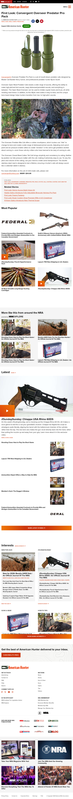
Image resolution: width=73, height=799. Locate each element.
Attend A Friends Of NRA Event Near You (54, 787)
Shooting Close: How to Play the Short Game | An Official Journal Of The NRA (18, 338)
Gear (6, 21)
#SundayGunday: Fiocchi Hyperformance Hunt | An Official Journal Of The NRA (53, 591)
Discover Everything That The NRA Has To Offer (17, 788)
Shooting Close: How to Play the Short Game (17, 442)
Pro (33, 182)
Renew (19, 2)
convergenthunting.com (10, 173)
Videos (40, 691)
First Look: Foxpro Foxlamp (14, 195)
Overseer (22, 182)
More (12, 373)
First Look (7, 182)
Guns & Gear (9, 437)
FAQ (2, 680)
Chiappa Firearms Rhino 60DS (48, 580)
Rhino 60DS (60, 580)
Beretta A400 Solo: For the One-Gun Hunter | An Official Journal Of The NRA (54, 338)
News (3, 21)
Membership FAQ (43, 706)
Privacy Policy (4, 796)
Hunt (59, 182)
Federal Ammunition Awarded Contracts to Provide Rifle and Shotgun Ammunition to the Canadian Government (23, 508)
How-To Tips (42, 610)
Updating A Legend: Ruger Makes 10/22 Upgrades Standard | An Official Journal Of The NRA (18, 597)
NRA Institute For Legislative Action (11, 700)
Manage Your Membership (45, 708)
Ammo (40, 678)
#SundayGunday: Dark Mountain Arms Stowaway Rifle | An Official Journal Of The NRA (54, 597)
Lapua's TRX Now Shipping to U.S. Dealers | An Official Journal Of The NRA (54, 361)
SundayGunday (42, 604)
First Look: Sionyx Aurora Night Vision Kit (19, 190)
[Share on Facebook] (33, 20)
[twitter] (37, 20)
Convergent (15, 182)
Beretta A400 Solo (8, 578)
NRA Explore (5, 703)
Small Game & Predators (16, 21)
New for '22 (11, 183)
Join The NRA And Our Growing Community (50, 762)
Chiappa (67, 580)
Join (14, 2)
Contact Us (4, 678)
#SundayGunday (44, 550)
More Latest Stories (44, 528)
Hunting (49, 182)
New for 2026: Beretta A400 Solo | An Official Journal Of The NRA (17, 574)
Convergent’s (6, 77)
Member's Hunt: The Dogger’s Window (15, 491)
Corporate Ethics (25, 796)
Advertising (4, 675)
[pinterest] (41, 20)
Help (2, 683)
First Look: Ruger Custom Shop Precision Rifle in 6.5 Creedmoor (28, 198)
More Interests (19, 546)
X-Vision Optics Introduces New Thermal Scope (21, 200)
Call (44, 182)
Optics (40, 686)
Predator (29, 182)
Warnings (35, 796)
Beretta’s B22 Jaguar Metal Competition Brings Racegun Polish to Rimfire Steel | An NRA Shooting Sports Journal (17, 590)
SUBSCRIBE (11, 655)
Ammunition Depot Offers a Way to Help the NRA (19, 475)
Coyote (40, 182)
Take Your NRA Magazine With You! (15, 761)
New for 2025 (5, 604)
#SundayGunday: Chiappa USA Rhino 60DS (27, 419)
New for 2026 (25, 578)
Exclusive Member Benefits (46, 703)
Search (3, 686)
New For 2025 (6, 550)
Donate (24, 2)
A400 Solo (18, 578)
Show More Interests (46, 636)
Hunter (54, 182)
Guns (39, 683)
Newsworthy (23, 183)
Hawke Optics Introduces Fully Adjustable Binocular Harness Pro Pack (30, 192)
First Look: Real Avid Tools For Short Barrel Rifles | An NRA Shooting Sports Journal (18, 582)
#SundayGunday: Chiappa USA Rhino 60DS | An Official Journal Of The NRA (54, 575)
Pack (36, 182)
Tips (39, 688)
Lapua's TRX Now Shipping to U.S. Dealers (16, 458)
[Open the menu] (69, 6)
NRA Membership (43, 700)
